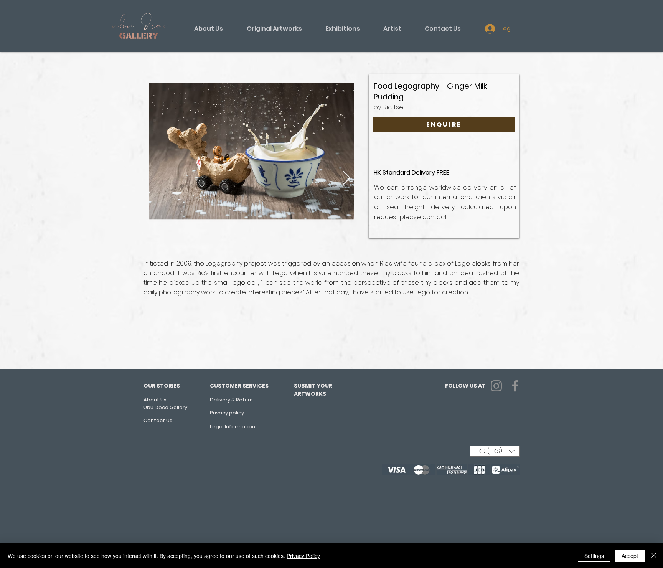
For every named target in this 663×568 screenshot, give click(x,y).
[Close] (653, 556)
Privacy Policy (303, 556)
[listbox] (495, 451)
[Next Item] (346, 178)
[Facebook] (515, 385)
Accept (630, 556)
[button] (495, 451)
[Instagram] (496, 385)
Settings (594, 556)
